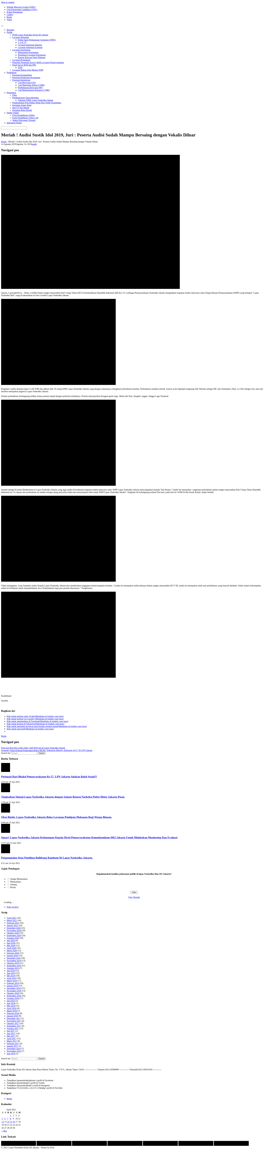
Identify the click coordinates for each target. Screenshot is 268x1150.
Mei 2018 (11, 1006)
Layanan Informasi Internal (30, 45)
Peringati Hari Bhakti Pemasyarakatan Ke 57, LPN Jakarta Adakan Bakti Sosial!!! (49, 776)
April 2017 (11, 1038)
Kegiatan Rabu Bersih (22, 110)
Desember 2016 (14, 1048)
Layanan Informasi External (30, 47)
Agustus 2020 (13, 938)
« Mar (4, 1131)
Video (9, 19)
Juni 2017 (11, 1033)
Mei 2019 (11, 976)
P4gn (14, 95)
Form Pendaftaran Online (23, 115)
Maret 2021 (12, 920)
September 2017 (14, 1026)
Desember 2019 (14, 958)
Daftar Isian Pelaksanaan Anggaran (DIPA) (37, 40)
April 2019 (11, 978)
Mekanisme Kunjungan (28, 52)
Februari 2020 (13, 953)
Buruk (13, 887)
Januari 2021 (12, 925)
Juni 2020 (11, 943)
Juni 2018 (11, 1003)
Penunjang (11, 92)
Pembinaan (11, 72)
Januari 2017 (12, 1046)
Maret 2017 (12, 1041)
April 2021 (11, 918)
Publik (9, 32)
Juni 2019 (11, 973)
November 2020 (14, 930)
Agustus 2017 (13, 1028)
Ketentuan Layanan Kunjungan (32, 55)
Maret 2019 (12, 981)
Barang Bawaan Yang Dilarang (31, 57)
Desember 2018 (14, 988)
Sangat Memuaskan (18, 879)
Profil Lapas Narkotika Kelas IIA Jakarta (30, 35)
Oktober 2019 (13, 963)
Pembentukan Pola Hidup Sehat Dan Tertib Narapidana (36, 102)
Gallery (10, 14)
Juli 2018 (11, 1001)
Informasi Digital (14, 123)
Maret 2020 (12, 950)
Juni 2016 (11, 1053)
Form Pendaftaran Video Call (25, 118)
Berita (9, 17)
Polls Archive (13, 907)
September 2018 (14, 996)
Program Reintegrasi (21, 80)
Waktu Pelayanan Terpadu (23, 120)
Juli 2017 (11, 1031)
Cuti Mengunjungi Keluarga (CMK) (34, 90)
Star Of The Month (20, 108)
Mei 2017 (11, 1036)
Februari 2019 (13, 983)
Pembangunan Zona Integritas (25, 97)
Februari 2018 (13, 1013)
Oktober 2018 (13, 993)
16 (14, 1122)
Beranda (10, 30)
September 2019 (14, 965)
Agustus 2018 (13, 998)
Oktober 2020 (13, 933)
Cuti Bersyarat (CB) (27, 82)
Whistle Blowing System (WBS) (21, 7)
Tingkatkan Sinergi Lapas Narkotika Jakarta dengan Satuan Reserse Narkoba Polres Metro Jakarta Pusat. (63, 796)
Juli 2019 (11, 970)
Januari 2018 (12, 1016)
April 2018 (11, 1008)
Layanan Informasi (20, 37)
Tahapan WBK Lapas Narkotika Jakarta (35, 100)
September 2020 (14, 935)
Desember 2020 (14, 928)
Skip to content (7, 2)
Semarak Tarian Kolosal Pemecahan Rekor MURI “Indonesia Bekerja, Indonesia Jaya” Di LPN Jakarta (46, 750)
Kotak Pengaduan (14, 12)
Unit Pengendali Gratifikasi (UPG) (22, 9)
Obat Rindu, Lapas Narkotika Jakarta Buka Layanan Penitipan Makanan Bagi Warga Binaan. (56, 817)
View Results (134, 897)
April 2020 (11, 948)
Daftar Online (13, 113)
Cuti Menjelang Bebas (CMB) (31, 85)
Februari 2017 (13, 1043)
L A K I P (22, 42)
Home (4, 141)
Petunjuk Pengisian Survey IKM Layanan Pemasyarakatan (38, 62)
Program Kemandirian (22, 75)
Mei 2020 (11, 945)
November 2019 (14, 960)
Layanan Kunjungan (21, 50)
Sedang (13, 884)
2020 (20, 67)
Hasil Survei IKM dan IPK (24, 65)
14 (8, 1122)
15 (11, 1122)
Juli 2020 (11, 940)
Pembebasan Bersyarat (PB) (30, 87)
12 (3, 1122)
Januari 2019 (12, 986)
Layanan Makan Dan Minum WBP (27, 70)
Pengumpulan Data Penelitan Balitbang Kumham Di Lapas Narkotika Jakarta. (47, 857)
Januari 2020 (12, 955)
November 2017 (14, 1021)
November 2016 (14, 1051)
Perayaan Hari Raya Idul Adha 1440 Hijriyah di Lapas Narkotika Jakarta (33, 748)
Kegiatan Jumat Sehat (21, 105)
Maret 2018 (12, 1011)
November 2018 (14, 991)
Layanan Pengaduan (21, 60)
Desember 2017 (14, 1018)
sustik (34, 144)
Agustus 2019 (13, 968)
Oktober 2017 (13, 1023)
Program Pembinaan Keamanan (26, 77)
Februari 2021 (13, 923)
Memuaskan (15, 882)
